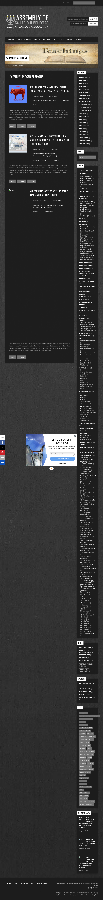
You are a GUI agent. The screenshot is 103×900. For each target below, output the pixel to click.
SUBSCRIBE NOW (62, 459)
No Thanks (62, 463)
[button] (61, 441)
